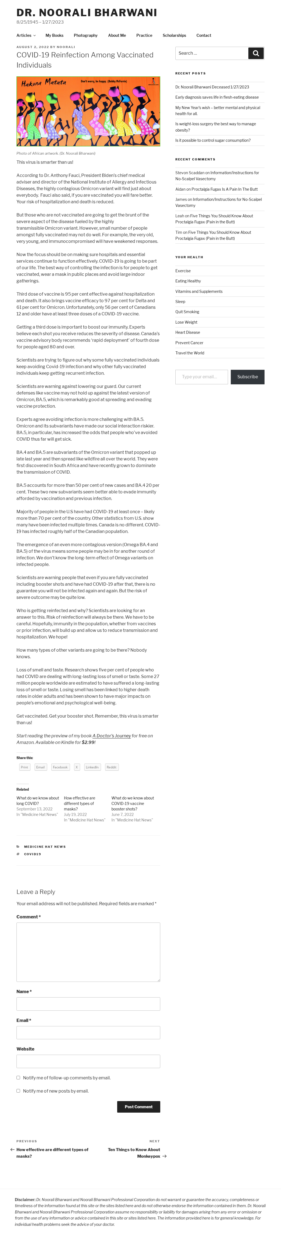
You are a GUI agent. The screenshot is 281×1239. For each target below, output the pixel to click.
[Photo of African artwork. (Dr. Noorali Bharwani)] (88, 145)
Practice (144, 35)
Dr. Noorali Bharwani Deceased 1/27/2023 (212, 87)
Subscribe (247, 376)
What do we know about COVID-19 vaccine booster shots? (132, 803)
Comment (28, 916)
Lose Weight (186, 322)
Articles (23, 35)
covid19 (33, 854)
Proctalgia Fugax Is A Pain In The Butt (225, 189)
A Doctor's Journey (111, 735)
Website (25, 1049)
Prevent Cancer (189, 342)
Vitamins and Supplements (199, 291)
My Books (54, 35)
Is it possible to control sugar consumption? (213, 140)
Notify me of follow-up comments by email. (67, 1077)
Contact (203, 35)
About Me (117, 35)
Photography (86, 35)
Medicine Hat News (39, 814)
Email (23, 1020)
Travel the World (189, 353)
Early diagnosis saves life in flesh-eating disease (217, 97)
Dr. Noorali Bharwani (87, 13)
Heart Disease (187, 332)
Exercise (183, 270)
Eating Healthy (188, 281)
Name (24, 991)
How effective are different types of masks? (79, 803)
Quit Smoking (187, 311)
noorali (66, 47)
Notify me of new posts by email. (56, 1091)
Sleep (180, 301)
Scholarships (174, 35)
